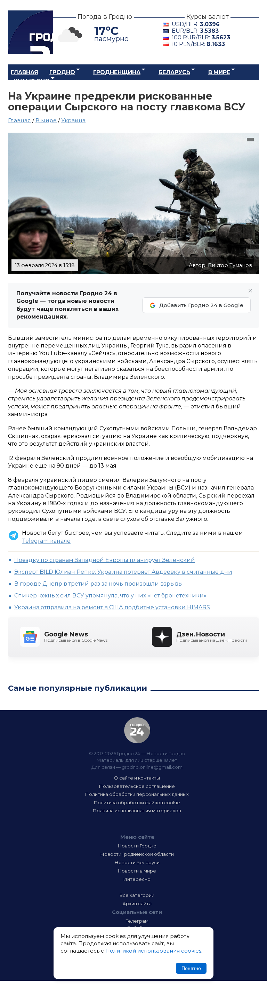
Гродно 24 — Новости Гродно (137, 730)
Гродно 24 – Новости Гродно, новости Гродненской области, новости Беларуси (30, 32)
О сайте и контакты (137, 778)
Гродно (62, 72)
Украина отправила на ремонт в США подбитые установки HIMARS (112, 607)
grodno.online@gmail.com (152, 767)
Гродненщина (116, 72)
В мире (219, 72)
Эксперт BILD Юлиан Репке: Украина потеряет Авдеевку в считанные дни (123, 572)
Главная (24, 72)
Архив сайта (137, 903)
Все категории (137, 895)
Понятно (191, 968)
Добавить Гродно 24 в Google (201, 305)
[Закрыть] (250, 291)
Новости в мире (137, 871)
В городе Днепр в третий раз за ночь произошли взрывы (98, 583)
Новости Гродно (137, 845)
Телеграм (137, 921)
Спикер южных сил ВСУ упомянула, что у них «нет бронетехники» (110, 595)
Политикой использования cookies (153, 950)
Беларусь (174, 72)
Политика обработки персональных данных (137, 794)
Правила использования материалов (137, 810)
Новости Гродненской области (137, 854)
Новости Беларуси (137, 862)
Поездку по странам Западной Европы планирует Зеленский (104, 560)
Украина (73, 120)
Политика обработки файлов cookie (137, 802)
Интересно (32, 81)
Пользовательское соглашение (137, 786)
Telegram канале (46, 541)
